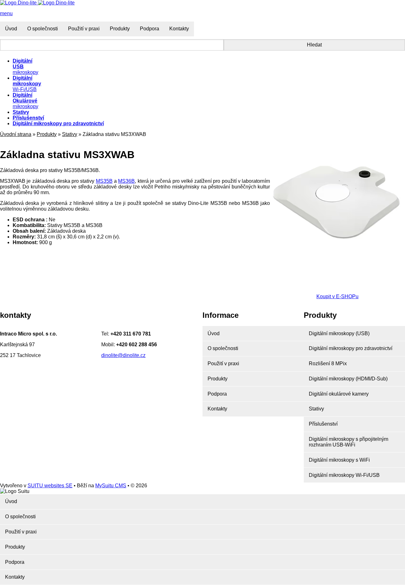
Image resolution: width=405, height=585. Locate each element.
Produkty (120, 28)
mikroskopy (25, 100)
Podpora (149, 28)
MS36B (126, 181)
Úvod (11, 28)
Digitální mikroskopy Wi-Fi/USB (344, 475)
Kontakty (179, 28)
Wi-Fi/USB (27, 83)
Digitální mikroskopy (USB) (339, 333)
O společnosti (42, 28)
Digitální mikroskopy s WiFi (339, 460)
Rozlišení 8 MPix (328, 363)
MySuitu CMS (110, 485)
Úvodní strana (15, 134)
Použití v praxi (84, 28)
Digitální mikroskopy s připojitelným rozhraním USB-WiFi (348, 441)
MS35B (104, 181)
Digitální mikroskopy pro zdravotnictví (350, 348)
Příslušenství (323, 424)
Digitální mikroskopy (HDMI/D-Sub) (348, 378)
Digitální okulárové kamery (339, 394)
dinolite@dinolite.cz (123, 355)
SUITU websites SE (50, 485)
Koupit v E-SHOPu (337, 296)
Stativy (69, 134)
